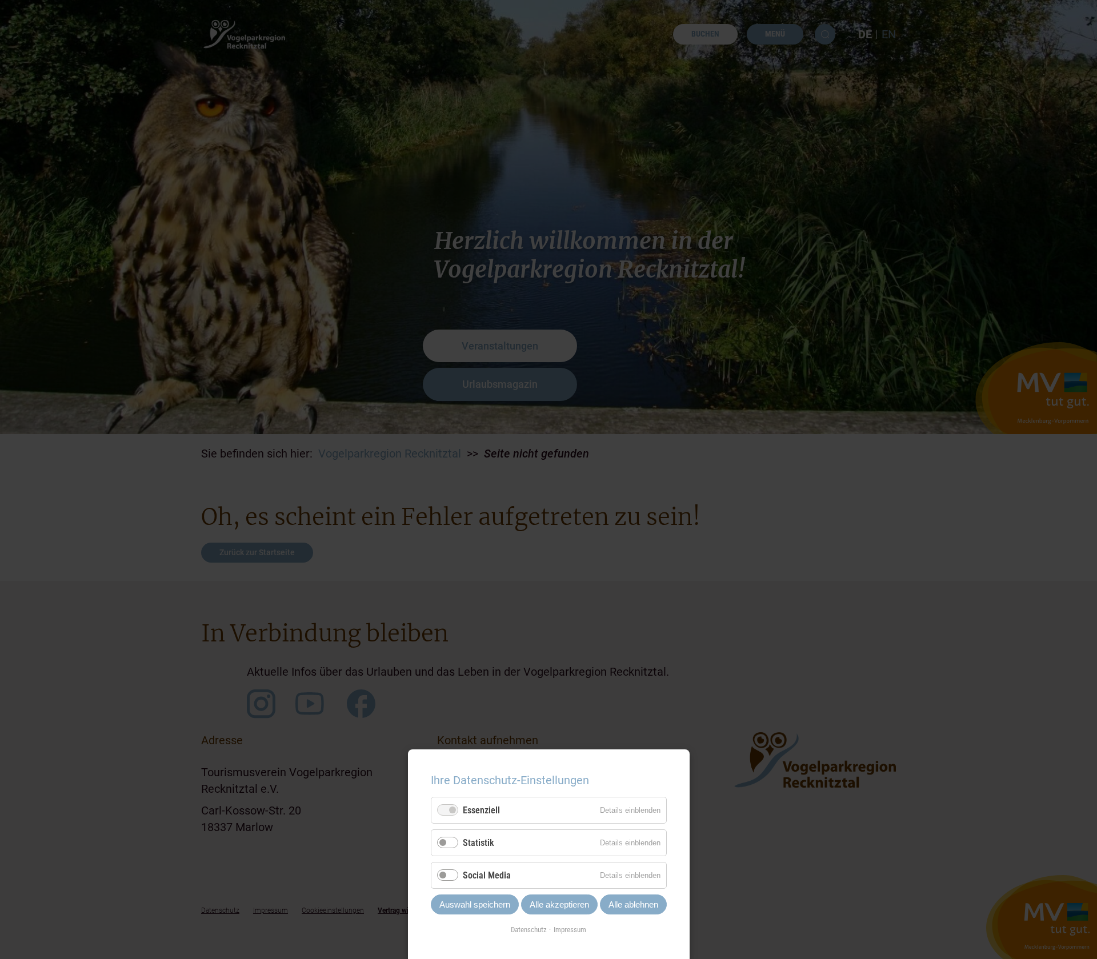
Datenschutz (529, 929)
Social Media (487, 875)
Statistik (478, 842)
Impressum (570, 929)
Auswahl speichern (474, 904)
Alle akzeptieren (559, 904)
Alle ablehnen (633, 904)
